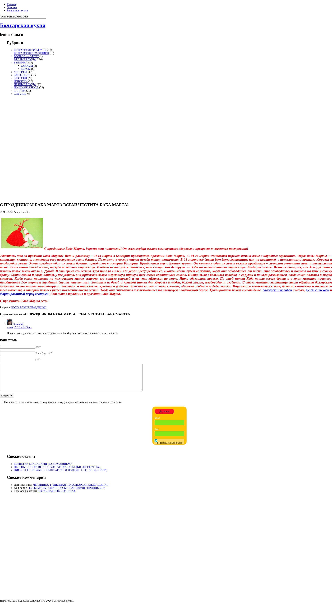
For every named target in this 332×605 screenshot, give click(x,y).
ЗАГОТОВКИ (22, 75)
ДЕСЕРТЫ (20, 71)
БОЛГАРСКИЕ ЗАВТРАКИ (30, 50)
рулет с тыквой (317, 290)
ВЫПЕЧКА (21, 62)
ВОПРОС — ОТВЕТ (26, 56)
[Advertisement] (17, 147)
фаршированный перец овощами (24, 294)
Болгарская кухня (17, 10)
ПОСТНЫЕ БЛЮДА (26, 87)
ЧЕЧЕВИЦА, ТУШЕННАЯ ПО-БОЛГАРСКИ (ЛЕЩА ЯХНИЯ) (71, 484)
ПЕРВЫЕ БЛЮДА (25, 84)
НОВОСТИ (21, 81)
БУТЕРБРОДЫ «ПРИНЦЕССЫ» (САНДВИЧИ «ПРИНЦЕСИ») (67, 487)
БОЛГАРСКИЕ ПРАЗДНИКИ (31, 53)
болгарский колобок (277, 290)
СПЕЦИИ (20, 93)
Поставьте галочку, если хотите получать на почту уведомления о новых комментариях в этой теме (63, 402)
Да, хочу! (164, 411)
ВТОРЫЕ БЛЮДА (25, 59)
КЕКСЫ (26, 68)
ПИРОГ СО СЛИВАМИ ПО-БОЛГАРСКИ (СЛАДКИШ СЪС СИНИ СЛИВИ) (60, 470)
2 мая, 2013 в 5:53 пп (19, 327)
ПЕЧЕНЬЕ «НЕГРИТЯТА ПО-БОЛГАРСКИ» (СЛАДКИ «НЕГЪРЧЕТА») (57, 466)
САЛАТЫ (20, 90)
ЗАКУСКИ (20, 78)
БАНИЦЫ (27, 65)
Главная (11, 4)
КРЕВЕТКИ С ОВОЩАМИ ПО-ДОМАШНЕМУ (43, 463)
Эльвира (18, 324)
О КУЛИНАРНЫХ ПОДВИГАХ (57, 490)
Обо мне (12, 7)
